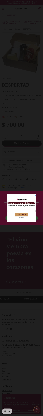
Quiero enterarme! (21, 214)
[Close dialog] (34, 195)
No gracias (21, 217)
